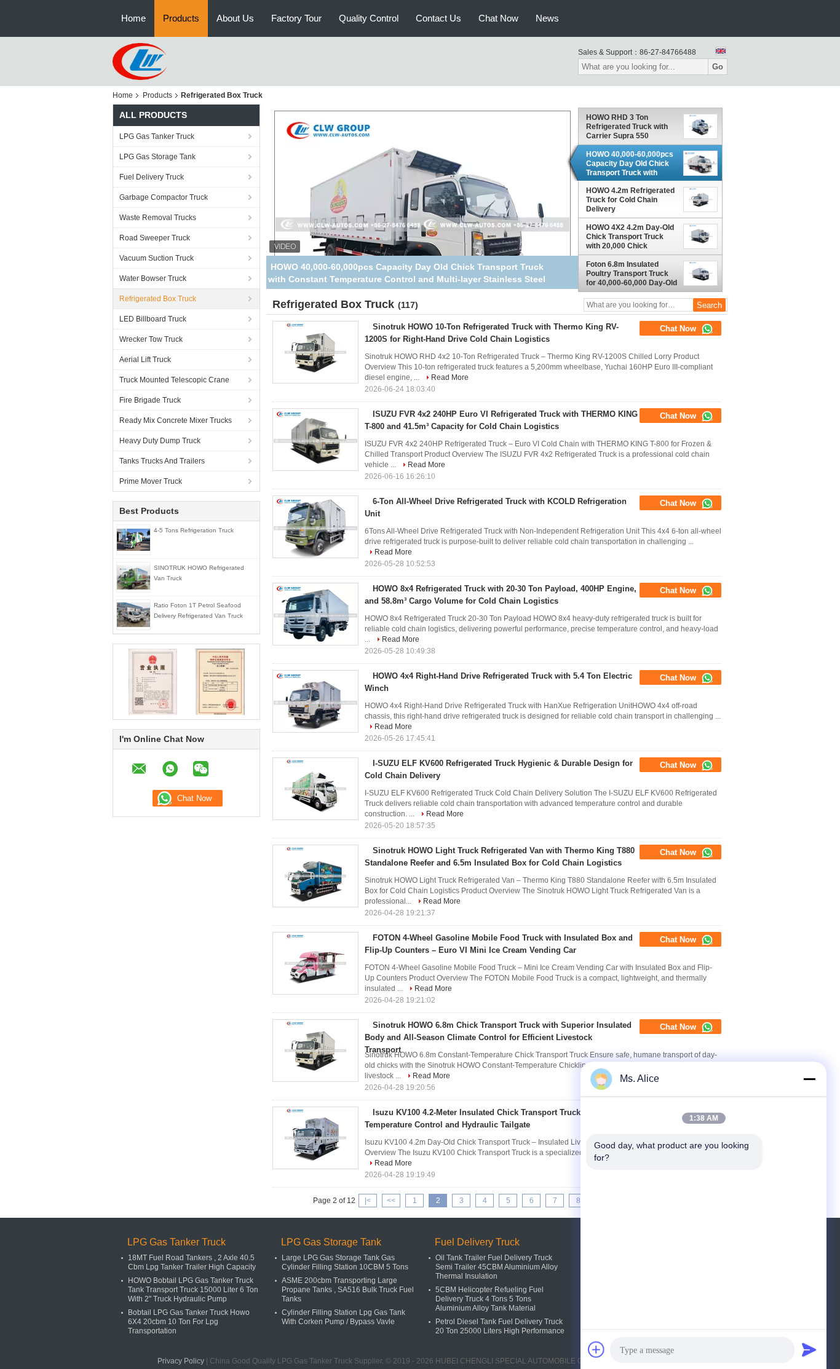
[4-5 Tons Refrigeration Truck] (133, 539)
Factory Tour (296, 18)
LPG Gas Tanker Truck (156, 136)
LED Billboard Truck (152, 319)
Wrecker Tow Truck (151, 339)
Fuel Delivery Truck (151, 177)
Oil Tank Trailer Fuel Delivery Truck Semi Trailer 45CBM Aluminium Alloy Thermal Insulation (496, 1266)
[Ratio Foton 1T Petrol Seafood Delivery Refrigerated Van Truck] (133, 614)
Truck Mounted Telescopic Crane (174, 380)
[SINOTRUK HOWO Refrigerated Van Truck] (133, 576)
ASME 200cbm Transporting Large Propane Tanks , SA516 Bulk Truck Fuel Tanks (348, 1289)
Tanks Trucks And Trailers (162, 461)
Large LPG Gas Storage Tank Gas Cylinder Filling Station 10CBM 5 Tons (345, 1262)
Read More (450, 377)
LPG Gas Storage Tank (157, 156)
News (547, 18)
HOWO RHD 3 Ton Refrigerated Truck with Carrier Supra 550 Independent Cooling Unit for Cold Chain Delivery (629, 126)
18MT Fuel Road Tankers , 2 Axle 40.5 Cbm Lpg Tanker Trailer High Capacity (192, 1262)
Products (181, 18)
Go (717, 66)
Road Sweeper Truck (154, 238)
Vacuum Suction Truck (156, 258)
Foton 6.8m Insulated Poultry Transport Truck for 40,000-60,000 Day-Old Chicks (631, 273)
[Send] (809, 1349)
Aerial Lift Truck (145, 359)
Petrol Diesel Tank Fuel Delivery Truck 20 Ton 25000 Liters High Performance (500, 1326)
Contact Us (438, 18)
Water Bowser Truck (152, 278)
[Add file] (596, 1349)
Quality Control (368, 18)
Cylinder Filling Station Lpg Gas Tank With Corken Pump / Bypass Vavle (343, 1317)
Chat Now (498, 18)
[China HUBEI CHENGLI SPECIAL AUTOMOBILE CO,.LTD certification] (152, 681)
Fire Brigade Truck (150, 400)
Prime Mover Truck (150, 481)
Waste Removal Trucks (157, 217)
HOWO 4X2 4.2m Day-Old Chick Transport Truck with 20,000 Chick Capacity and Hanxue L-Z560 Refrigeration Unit (630, 236)
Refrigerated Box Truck (157, 298)
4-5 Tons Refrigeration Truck (194, 530)
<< (391, 1200)
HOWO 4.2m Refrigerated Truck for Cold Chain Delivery (630, 199)
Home (133, 18)
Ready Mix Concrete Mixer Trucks (175, 420)
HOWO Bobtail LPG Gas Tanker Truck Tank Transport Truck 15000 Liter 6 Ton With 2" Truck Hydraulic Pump (193, 1289)
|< (368, 1200)
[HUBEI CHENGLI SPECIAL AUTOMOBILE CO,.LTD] (140, 61)
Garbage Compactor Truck (163, 197)
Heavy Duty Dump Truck (159, 440)
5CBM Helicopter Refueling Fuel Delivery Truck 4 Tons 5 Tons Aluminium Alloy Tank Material (489, 1298)
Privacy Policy (180, 1361)
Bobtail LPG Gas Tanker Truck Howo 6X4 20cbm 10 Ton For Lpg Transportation (189, 1321)
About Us (235, 18)
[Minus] (809, 1078)
